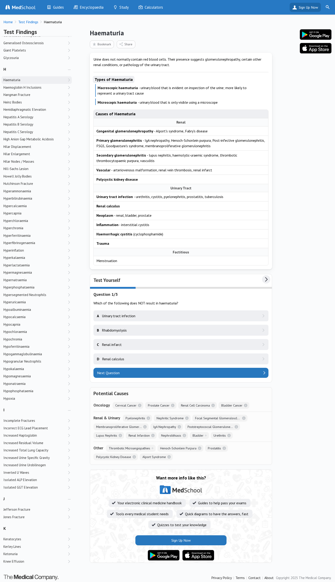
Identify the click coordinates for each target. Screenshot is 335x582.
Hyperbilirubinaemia (17, 198)
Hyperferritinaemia (17, 235)
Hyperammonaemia (17, 191)
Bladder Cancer (231, 405)
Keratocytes (12, 539)
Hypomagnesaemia (17, 376)
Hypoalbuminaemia (17, 309)
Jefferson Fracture (16, 509)
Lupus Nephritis (106, 435)
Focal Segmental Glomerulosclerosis (220, 418)
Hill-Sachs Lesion (15, 169)
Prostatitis (214, 448)
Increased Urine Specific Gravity (26, 458)
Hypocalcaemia (14, 317)
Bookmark (104, 44)
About (269, 577)
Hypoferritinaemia (16, 346)
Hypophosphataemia (18, 391)
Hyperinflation (13, 250)
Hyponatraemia (14, 383)
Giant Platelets (14, 50)
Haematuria (11, 80)
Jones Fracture (14, 517)
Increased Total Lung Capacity (25, 450)
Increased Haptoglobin (20, 435)
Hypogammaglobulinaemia (22, 354)
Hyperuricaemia (14, 302)
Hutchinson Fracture (18, 183)
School (24, 7)
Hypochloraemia (15, 332)
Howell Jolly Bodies (17, 176)
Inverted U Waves (16, 472)
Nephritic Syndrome (170, 418)
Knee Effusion (13, 561)
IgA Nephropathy (164, 427)
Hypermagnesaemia (17, 272)
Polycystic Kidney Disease (113, 457)
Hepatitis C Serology (18, 132)
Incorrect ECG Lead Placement (25, 428)
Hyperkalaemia (14, 257)
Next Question (108, 373)
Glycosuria (11, 58)
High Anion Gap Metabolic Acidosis (28, 139)
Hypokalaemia (13, 369)
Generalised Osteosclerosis (23, 43)
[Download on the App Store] (198, 555)
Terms (240, 577)
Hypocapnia (11, 324)
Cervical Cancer (126, 405)
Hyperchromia (13, 228)
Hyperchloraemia (15, 221)
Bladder (198, 435)
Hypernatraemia (15, 280)
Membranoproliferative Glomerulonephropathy (122, 427)
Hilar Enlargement (16, 154)
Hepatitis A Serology (18, 117)
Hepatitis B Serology (18, 124)
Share (128, 44)
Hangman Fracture (16, 95)
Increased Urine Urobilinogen (24, 465)
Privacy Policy (221, 577)
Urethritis (220, 435)
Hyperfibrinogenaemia (19, 243)
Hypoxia (9, 398)
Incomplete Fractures (19, 420)
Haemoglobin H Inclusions (22, 87)
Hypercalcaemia (15, 206)
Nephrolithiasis (171, 435)
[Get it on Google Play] (164, 555)
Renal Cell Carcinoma (195, 405)
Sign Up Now (308, 7)
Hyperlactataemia (16, 265)
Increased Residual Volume (23, 443)
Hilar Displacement (17, 146)
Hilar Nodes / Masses (18, 161)
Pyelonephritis (135, 418)
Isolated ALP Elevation (20, 480)
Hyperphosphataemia (18, 287)
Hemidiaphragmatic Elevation (24, 109)
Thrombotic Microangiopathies (129, 448)
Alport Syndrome (154, 457)
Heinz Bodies (12, 102)
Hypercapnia (12, 213)
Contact (254, 577)
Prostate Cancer (159, 405)
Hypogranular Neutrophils (22, 361)
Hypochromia (12, 339)
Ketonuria (10, 554)
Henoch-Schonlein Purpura (178, 448)
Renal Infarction (139, 435)
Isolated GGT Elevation (20, 487)
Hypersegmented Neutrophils (24, 295)
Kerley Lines (12, 546)
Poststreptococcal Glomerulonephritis (213, 427)
